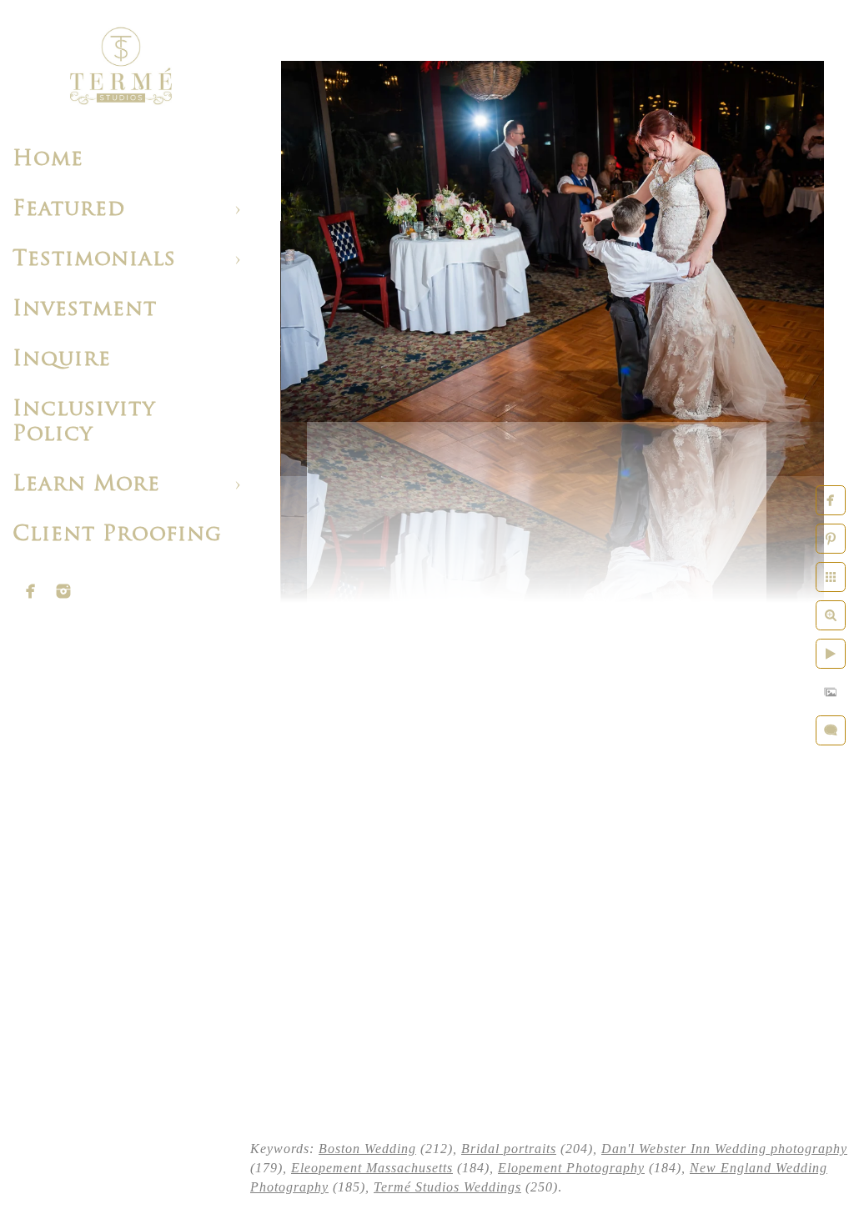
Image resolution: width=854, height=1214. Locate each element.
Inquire (62, 359)
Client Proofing (117, 534)
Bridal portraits (508, 1148)
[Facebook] (31, 591)
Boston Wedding (367, 1148)
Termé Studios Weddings (447, 1187)
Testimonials (94, 259)
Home (48, 159)
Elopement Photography (571, 1168)
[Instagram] (63, 591)
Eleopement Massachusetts (372, 1168)
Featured (69, 209)
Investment (85, 309)
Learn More (86, 484)
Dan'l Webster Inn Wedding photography (724, 1148)
